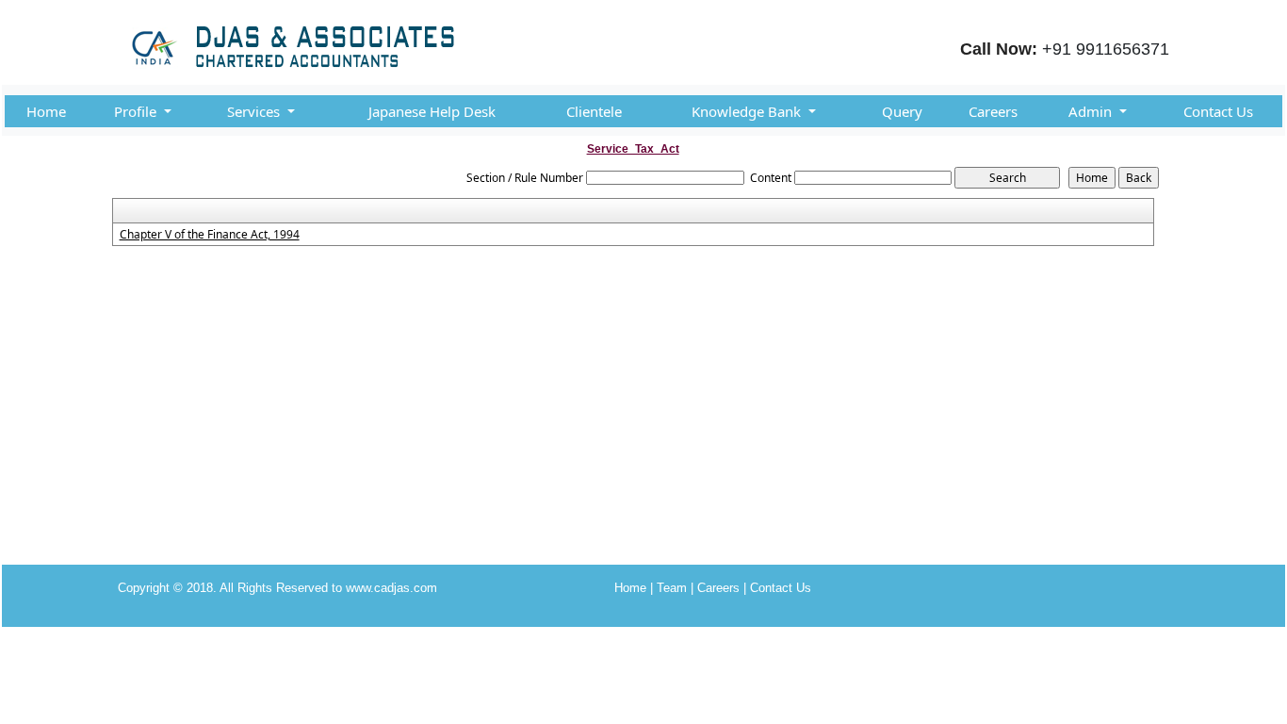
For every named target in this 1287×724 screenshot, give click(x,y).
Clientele (594, 111)
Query (902, 111)
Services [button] (255, 111)
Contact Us (1218, 111)
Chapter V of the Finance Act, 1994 (210, 234)
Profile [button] (137, 111)
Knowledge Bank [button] (748, 111)
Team (672, 588)
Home (46, 111)
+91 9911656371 (1105, 49)
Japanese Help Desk (432, 111)
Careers (993, 111)
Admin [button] (1092, 111)
